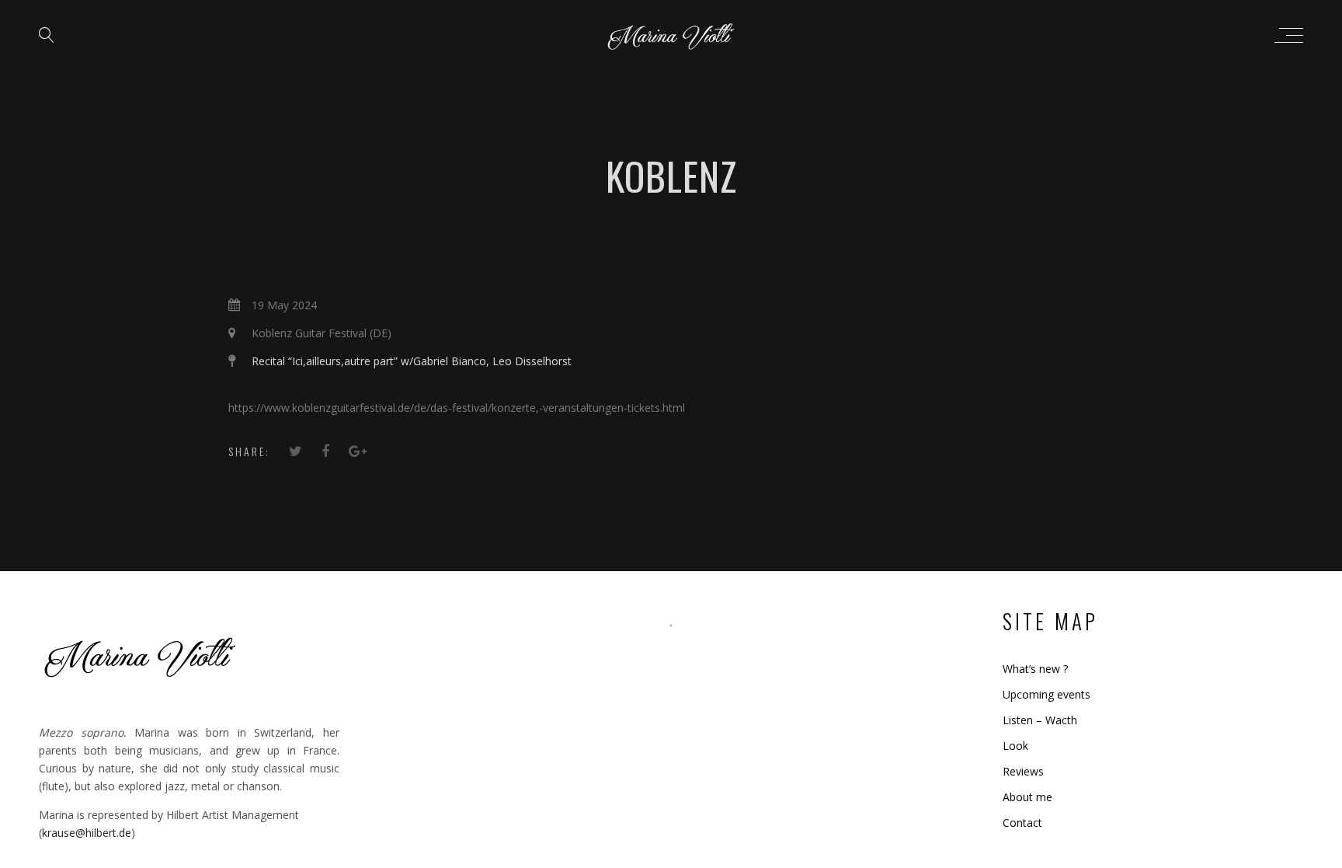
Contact (1022, 822)
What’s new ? (1035, 668)
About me (1027, 797)
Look (1015, 745)
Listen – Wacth (1040, 720)
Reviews (1023, 771)
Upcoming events (1046, 694)
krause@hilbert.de (86, 832)
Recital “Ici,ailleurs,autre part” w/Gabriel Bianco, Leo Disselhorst (412, 361)
